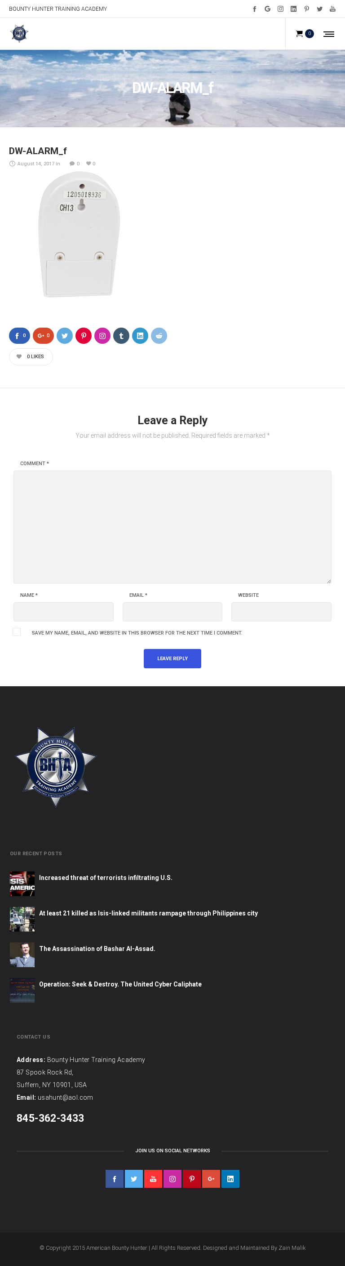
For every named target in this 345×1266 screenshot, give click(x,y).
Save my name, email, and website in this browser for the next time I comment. (137, 633)
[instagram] (172, 1179)
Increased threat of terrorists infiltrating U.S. (105, 877)
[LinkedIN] (293, 8)
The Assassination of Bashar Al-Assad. (97, 948)
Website (248, 595)
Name (29, 595)
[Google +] (267, 8)
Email (138, 595)
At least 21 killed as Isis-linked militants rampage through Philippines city (148, 913)
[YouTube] (332, 8)
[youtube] (153, 1179)
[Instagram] (280, 8)
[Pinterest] (306, 8)
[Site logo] (19, 33)
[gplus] (211, 1179)
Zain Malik (292, 1247)
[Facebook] (254, 8)
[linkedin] (230, 1179)
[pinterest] (192, 1179)
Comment (34, 464)
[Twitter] (319, 8)
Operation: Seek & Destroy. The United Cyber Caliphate (120, 984)
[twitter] (134, 1179)
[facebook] (115, 1179)
